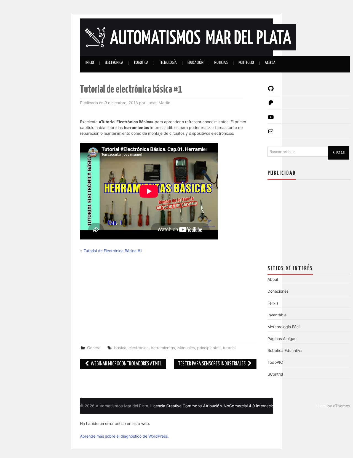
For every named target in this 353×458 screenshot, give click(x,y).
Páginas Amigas (282, 338)
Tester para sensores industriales (212, 364)
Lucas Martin (158, 102)
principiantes (209, 347)
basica (120, 347)
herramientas (163, 347)
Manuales (186, 347)
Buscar (339, 153)
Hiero (321, 405)
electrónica (139, 347)
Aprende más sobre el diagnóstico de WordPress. (124, 436)
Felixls (273, 303)
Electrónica (114, 63)
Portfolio (246, 63)
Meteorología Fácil (284, 326)
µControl (275, 374)
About (273, 279)
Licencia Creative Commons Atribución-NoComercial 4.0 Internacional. (215, 405)
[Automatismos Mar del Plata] (188, 36)
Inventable (277, 314)
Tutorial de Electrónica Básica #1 (113, 250)
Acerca (270, 63)
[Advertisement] (168, 297)
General (94, 347)
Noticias (221, 63)
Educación (196, 63)
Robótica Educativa (285, 350)
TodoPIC (275, 362)
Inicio (89, 63)
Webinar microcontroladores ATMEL (126, 364)
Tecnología (168, 63)
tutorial (229, 347)
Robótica (141, 63)
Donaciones (278, 291)
